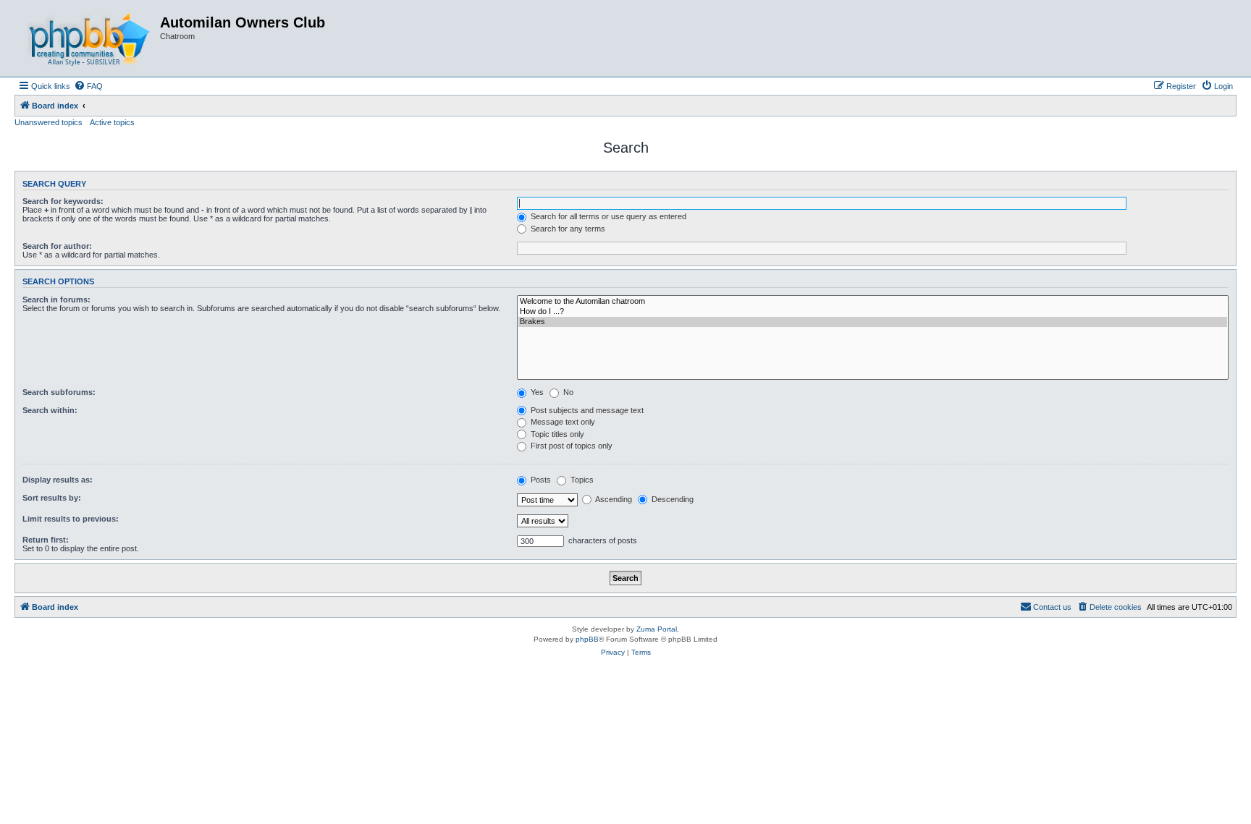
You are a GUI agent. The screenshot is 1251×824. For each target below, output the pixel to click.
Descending (671, 499)
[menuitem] (88, 86)
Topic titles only (556, 434)
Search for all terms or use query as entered (607, 216)
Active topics (112, 122)
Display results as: (57, 479)
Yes (536, 392)
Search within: (49, 410)
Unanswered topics (48, 122)
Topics (581, 479)
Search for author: (57, 246)
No (567, 392)
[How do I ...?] (872, 312)
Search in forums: (56, 299)
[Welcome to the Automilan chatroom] (872, 302)
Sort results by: (51, 497)
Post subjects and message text (586, 410)
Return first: (45, 539)
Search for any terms (566, 228)
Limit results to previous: (70, 518)
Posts (539, 479)
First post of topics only (570, 445)
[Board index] (89, 38)
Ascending (613, 499)
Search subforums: (59, 392)
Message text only (561, 421)
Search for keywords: (63, 201)
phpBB (587, 639)
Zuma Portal (656, 629)
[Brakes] (872, 322)
